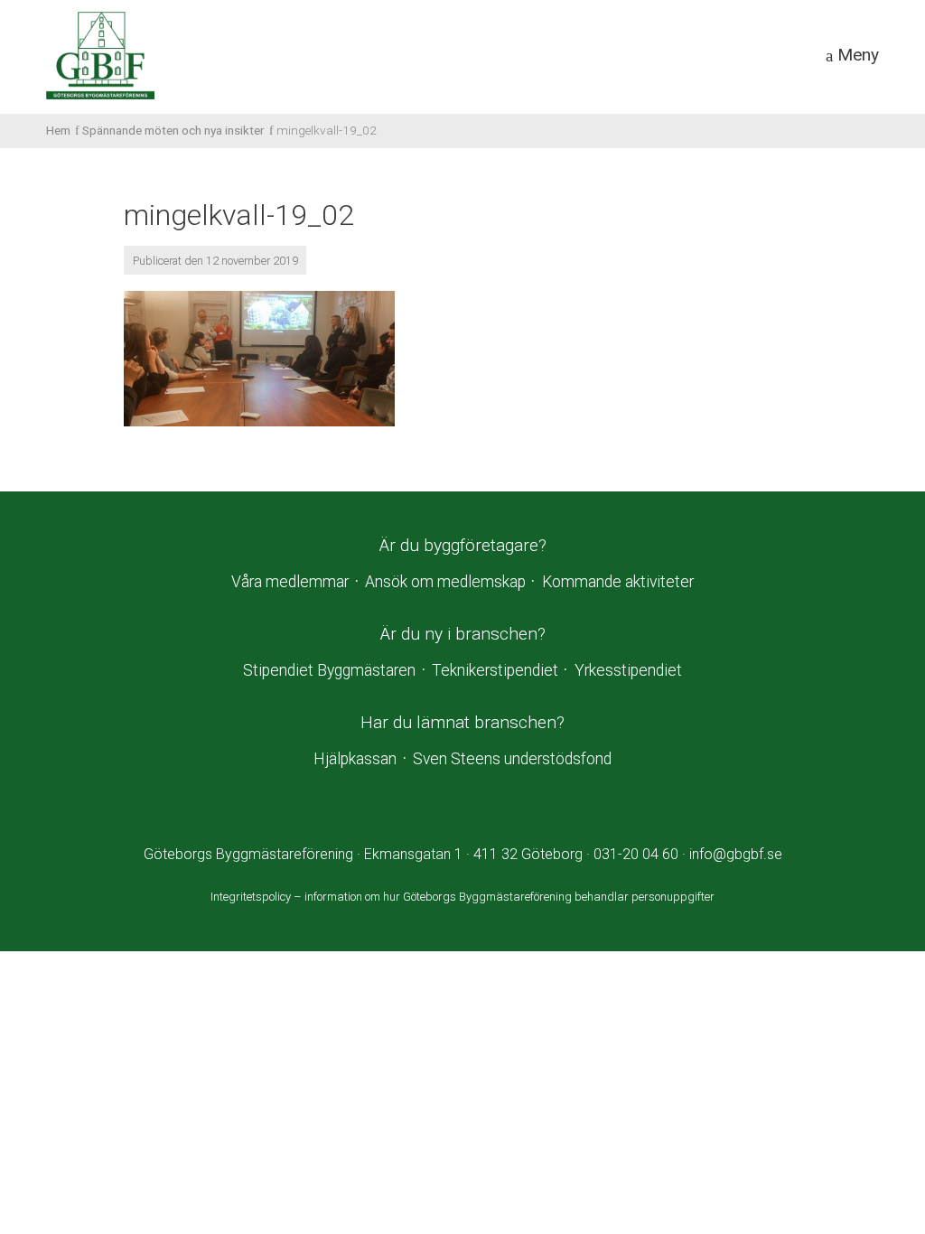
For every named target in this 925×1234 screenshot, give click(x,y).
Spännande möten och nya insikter (173, 130)
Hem (58, 130)
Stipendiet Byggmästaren (329, 670)
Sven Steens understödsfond (512, 759)
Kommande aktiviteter (618, 582)
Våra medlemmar (290, 582)
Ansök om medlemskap (445, 582)
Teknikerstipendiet (495, 670)
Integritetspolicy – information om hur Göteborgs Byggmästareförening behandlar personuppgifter (462, 896)
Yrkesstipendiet (628, 670)
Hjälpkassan (355, 759)
